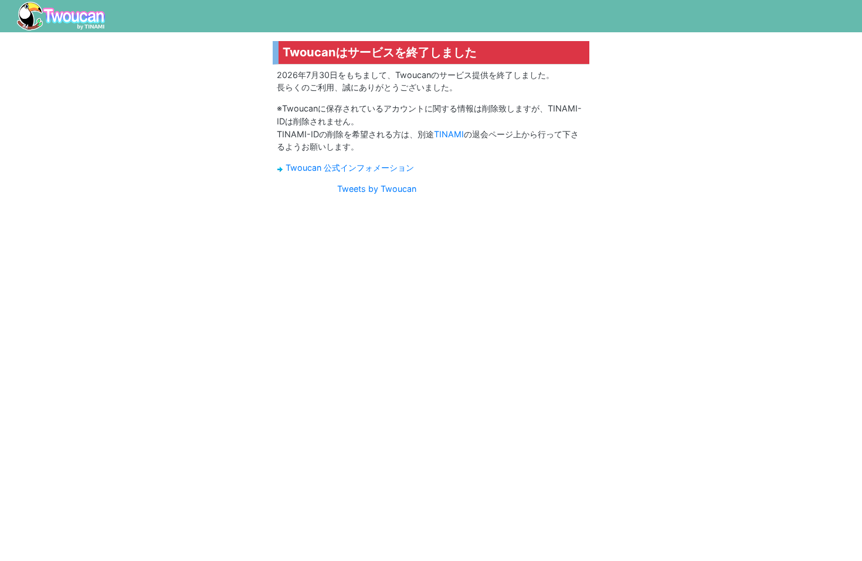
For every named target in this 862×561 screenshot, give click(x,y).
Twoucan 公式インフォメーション (350, 168)
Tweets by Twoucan (376, 189)
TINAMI (449, 134)
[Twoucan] (61, 16)
